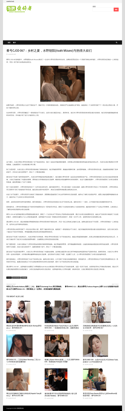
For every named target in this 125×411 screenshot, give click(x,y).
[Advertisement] (62, 28)
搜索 (94, 6)
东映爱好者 (20, 408)
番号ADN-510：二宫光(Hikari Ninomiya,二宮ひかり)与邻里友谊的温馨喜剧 (23, 361)
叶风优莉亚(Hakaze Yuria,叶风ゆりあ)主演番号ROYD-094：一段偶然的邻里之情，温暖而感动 (62, 327)
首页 (9, 42)
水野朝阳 (24, 277)
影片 (14, 42)
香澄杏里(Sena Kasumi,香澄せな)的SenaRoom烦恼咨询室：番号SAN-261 (100, 394)
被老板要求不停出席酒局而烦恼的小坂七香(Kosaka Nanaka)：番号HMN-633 (61, 395)
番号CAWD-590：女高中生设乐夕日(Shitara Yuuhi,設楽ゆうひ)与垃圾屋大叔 (100, 361)
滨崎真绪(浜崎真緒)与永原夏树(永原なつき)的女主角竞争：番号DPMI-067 (100, 327)
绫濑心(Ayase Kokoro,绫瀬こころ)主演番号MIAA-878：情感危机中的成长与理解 (62, 361)
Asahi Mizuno (16, 277)
